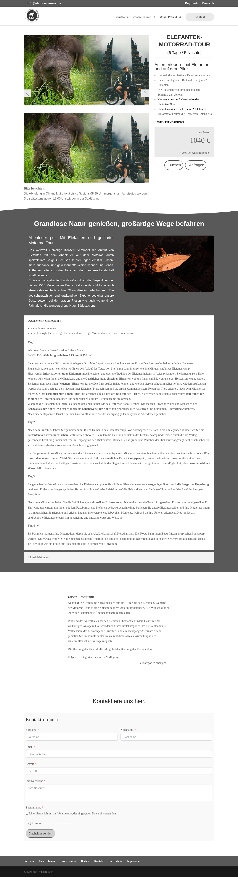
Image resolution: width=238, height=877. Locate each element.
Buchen (174, 165)
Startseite (122, 17)
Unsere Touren (142, 17)
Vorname (31, 729)
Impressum (133, 861)
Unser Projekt (168, 17)
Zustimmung (33, 807)
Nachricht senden (40, 833)
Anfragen (196, 165)
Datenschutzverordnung (56, 823)
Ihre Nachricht (34, 781)
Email (29, 746)
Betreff (30, 763)
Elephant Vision (37, 871)
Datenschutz (115, 861)
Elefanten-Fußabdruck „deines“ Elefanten (181, 109)
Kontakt (200, 16)
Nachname (126, 729)
